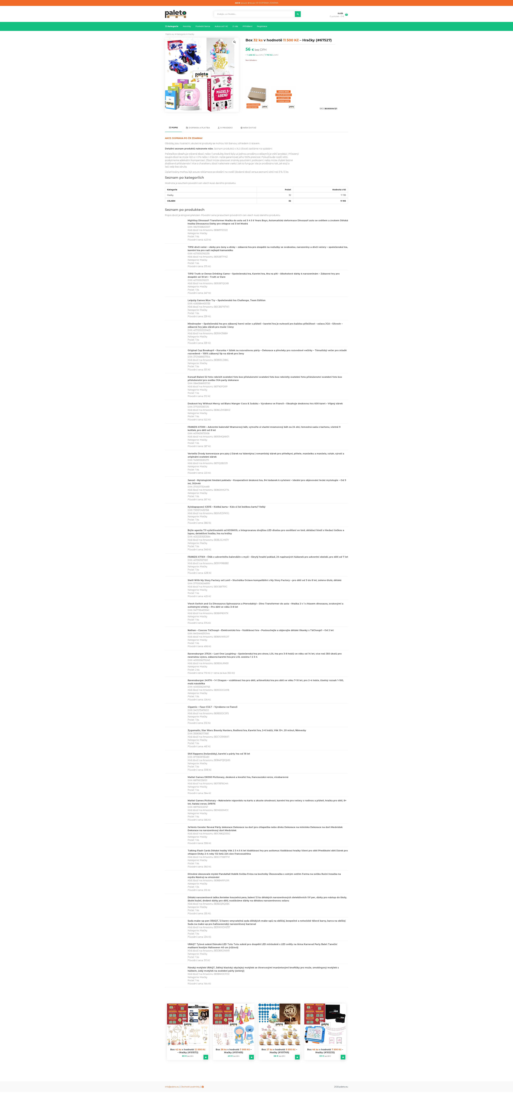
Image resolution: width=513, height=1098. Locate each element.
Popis (175, 127)
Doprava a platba (199, 128)
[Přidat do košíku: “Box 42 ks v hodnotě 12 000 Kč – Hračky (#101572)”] (205, 1057)
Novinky (187, 26)
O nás (235, 26)
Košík (341, 13)
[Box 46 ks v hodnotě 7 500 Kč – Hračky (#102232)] (325, 1024)
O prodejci (226, 128)
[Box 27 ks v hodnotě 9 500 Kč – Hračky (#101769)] (279, 1024)
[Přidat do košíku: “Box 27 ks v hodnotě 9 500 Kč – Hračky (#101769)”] (297, 1057)
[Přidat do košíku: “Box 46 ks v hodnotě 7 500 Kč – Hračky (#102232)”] (343, 1057)
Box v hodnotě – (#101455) (234, 1051)
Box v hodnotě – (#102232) (325, 1051)
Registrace (262, 26)
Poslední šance (202, 26)
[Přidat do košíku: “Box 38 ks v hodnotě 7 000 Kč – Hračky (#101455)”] (251, 1057)
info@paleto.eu (172, 1087)
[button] (234, 42)
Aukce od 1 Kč (221, 26)
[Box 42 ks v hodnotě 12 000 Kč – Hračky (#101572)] (188, 1024)
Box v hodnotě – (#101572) (187, 1051)
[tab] (173, 128)
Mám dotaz (249, 128)
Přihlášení (247, 26)
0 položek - (337, 16)
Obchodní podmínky (190, 1087)
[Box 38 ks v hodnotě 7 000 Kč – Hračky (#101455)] (234, 1024)
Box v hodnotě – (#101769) (279, 1051)
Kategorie (173, 26)
